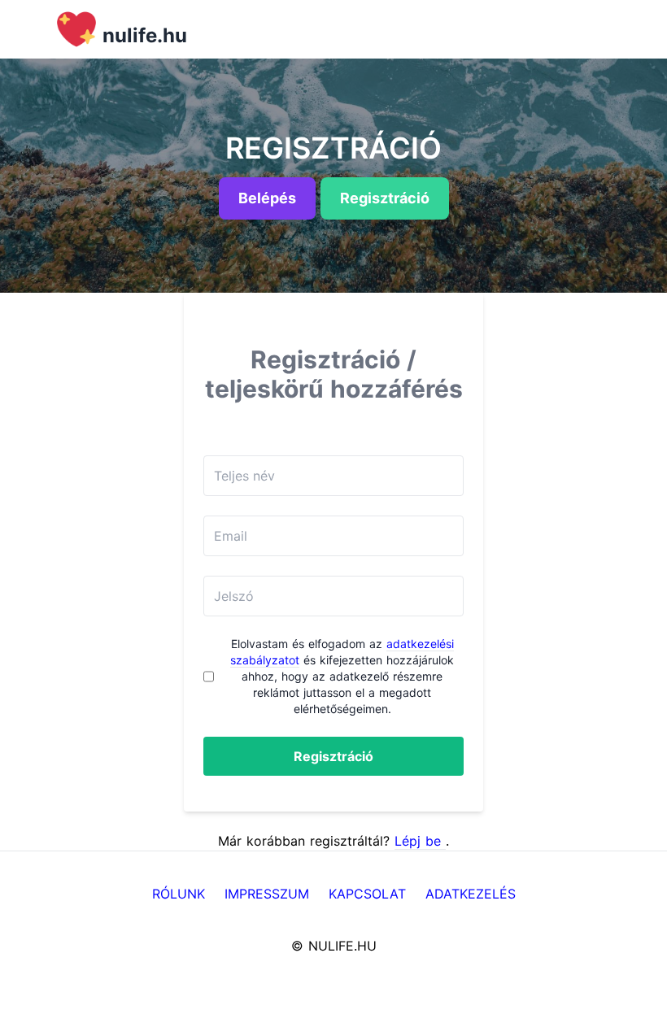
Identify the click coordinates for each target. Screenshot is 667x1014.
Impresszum (267, 894)
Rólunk (178, 894)
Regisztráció (333, 756)
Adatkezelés (470, 894)
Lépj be (420, 841)
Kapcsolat (367, 894)
